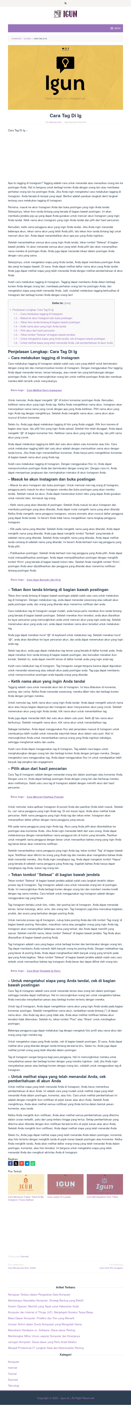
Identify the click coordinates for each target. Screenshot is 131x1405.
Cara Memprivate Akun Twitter (22, 1266)
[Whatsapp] (32, 1163)
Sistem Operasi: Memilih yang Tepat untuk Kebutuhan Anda (43, 1306)
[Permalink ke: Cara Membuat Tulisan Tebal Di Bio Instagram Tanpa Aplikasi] (26, 1184)
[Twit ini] (16, 1163)
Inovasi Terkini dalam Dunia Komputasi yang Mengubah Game (45, 1324)
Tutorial (12, 1374)
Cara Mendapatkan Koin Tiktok (102, 1196)
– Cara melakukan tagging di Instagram (38, 314)
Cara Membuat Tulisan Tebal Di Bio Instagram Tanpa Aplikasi (26, 1198)
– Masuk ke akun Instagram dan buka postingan (43, 318)
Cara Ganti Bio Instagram (111, 1266)
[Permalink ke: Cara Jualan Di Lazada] (65, 1184)
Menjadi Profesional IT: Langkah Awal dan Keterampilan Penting (46, 1348)
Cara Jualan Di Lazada (59, 1196)
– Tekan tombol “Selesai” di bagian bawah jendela (44, 334)
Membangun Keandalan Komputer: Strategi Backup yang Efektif (45, 1300)
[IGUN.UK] (65, 13)
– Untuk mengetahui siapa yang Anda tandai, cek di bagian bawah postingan (59, 338)
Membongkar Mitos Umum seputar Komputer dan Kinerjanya (44, 1336)
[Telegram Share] (27, 1163)
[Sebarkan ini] (10, 1163)
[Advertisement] (65, 157)
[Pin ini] (21, 1163)
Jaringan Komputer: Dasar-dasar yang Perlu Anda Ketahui (42, 1342)
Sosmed (24, 1256)
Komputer (13, 1362)
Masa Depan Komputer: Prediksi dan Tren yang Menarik (41, 1318)
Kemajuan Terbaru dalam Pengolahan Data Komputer (39, 1294)
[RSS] (65, 3)
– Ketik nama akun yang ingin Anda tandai (40, 326)
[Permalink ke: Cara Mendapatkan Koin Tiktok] (105, 1184)
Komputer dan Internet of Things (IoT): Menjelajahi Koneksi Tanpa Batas (50, 1312)
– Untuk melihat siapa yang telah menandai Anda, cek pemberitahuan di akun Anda (63, 343)
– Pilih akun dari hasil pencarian (34, 330)
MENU (118, 28)
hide (68, 303)
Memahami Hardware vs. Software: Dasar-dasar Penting (41, 1330)
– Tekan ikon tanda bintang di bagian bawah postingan (47, 322)
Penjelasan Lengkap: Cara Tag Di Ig (32, 310)
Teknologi (13, 1385)
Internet (12, 1368)
